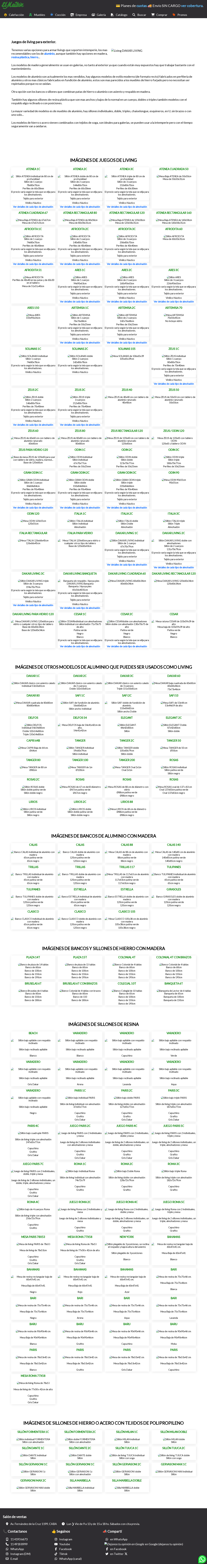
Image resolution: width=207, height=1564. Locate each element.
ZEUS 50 (174, 389)
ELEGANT (127, 717)
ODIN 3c (173, 449)
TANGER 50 (174, 740)
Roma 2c (127, 1164)
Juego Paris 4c (126, 1125)
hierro (34, 57)
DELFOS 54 (80, 717)
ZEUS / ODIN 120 (173, 430)
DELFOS (33, 717)
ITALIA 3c (174, 513)
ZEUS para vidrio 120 (33, 449)
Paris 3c (174, 1090)
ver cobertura (192, 6)
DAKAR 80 (33, 695)
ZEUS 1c (174, 348)
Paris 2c (127, 1090)
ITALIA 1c (80, 513)
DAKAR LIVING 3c (33, 573)
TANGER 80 (33, 760)
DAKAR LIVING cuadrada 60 (127, 573)
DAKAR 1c (33, 676)
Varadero (80, 1033)
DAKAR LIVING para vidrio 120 (33, 614)
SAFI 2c (127, 695)
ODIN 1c (80, 449)
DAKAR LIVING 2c (174, 533)
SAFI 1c (80, 695)
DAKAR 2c (80, 676)
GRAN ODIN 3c (126, 472)
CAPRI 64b (33, 740)
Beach (33, 1033)
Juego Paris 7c (33, 1164)
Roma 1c (80, 1164)
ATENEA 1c (33, 169)
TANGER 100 (80, 760)
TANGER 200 (127, 760)
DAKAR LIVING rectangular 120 (174, 573)
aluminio (49, 53)
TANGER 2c (127, 740)
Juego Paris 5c (173, 1125)
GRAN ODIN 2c (80, 472)
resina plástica (20, 57)
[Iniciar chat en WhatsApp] (202, 1560)
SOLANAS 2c (80, 348)
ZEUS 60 (33, 430)
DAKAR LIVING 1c (127, 533)
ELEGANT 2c (174, 717)
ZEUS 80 (80, 430)
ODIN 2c (126, 449)
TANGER (80, 740)
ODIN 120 (33, 513)
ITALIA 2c (127, 513)
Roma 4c (33, 1202)
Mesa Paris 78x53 (33, 1237)
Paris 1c (80, 1090)
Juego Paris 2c (80, 1125)
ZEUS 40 (127, 389)
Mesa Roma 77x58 (80, 1237)
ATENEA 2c (80, 169)
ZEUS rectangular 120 (127, 430)
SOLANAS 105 (127, 348)
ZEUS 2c (33, 389)
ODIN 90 (174, 472)
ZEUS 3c (80, 389)
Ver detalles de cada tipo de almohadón (33, 206)
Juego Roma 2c (80, 1202)
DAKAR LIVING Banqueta (80, 573)
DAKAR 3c (127, 676)
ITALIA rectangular (33, 533)
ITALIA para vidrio (80, 533)
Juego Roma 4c (127, 1202)
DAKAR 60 (173, 676)
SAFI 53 (173, 695)
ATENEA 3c (127, 169)
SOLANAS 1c (33, 348)
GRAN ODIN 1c (33, 472)
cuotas (141, 6)
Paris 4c (33, 1125)
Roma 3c (174, 1164)
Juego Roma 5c (174, 1202)
